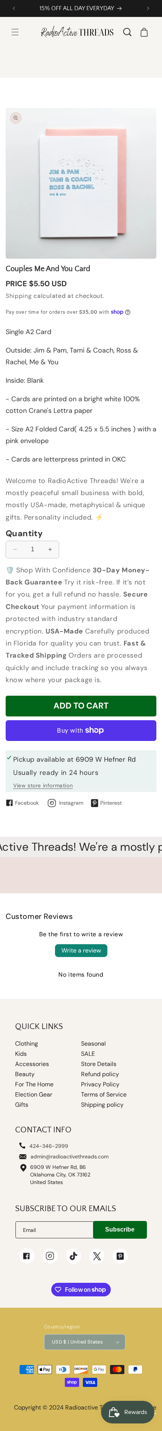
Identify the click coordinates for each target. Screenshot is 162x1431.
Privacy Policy (100, 1084)
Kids (21, 1054)
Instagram (71, 802)
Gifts (21, 1105)
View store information (43, 785)
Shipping (19, 296)
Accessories (32, 1064)
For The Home (34, 1084)
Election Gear (33, 1094)
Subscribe (119, 1229)
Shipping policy (102, 1105)
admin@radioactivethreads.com (70, 1156)
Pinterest (111, 802)
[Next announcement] (148, 8)
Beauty (25, 1074)
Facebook (27, 802)
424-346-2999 (48, 1146)
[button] (15, 32)
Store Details (98, 1064)
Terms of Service (104, 1094)
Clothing (26, 1044)
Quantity (24, 533)
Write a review (81, 950)
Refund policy (100, 1074)
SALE (88, 1054)
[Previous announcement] (14, 8)
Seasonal (93, 1044)
